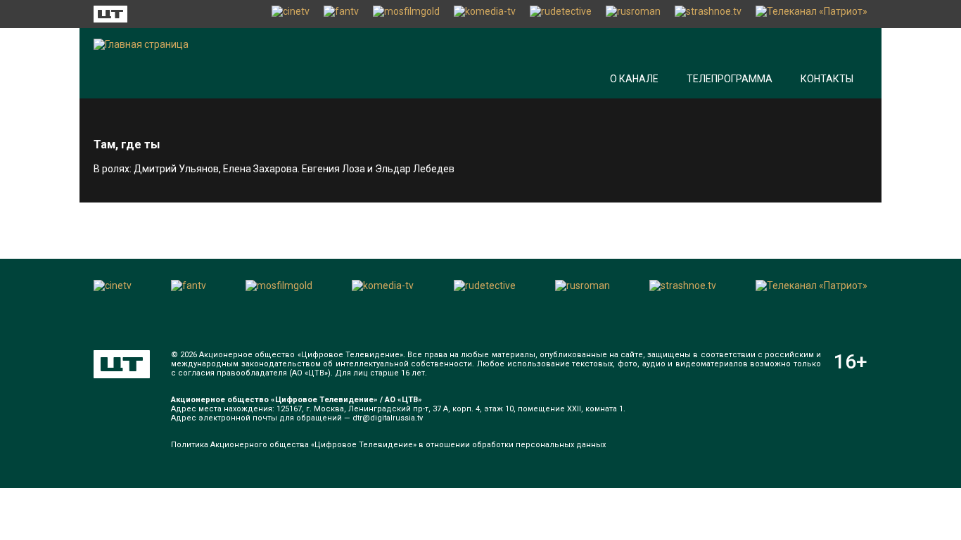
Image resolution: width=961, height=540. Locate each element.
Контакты (827, 78)
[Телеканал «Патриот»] (811, 14)
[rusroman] (633, 14)
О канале (634, 78)
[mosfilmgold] (406, 14)
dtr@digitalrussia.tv (387, 418)
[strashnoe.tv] (708, 14)
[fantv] (341, 14)
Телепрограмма (729, 78)
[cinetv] (291, 14)
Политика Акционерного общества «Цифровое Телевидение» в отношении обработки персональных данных (388, 444)
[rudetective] (561, 14)
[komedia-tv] (485, 14)
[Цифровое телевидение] (122, 364)
